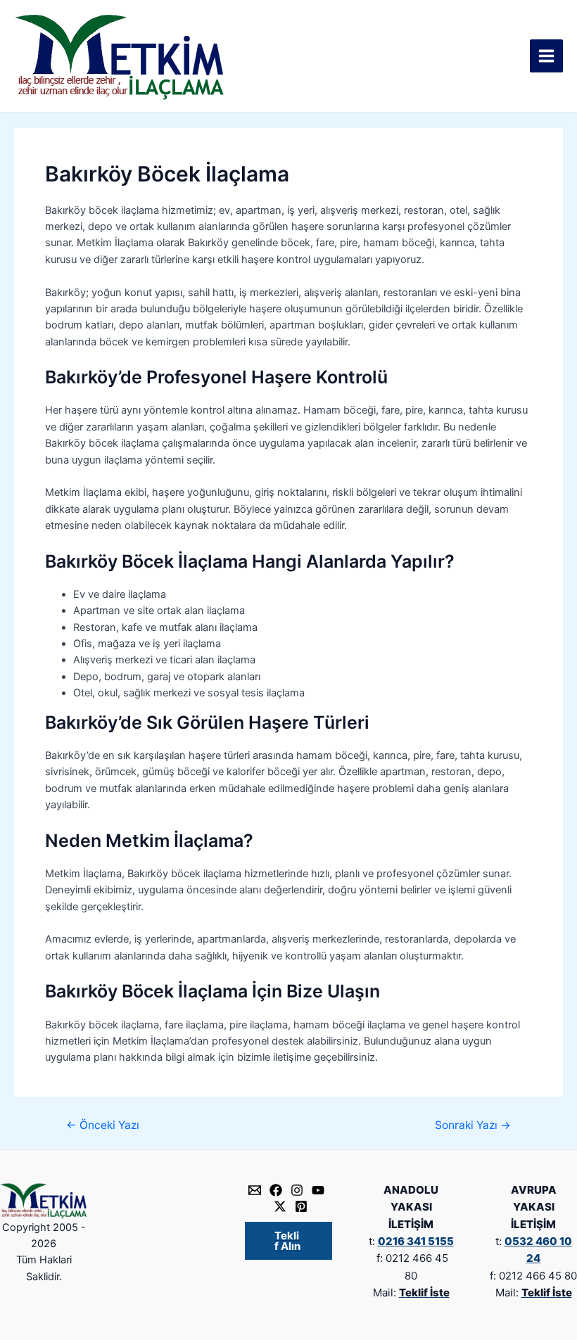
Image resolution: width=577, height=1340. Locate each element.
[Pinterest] (301, 1206)
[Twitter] (280, 1206)
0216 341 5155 (416, 1241)
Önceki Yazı (102, 1125)
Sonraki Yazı (473, 1125)
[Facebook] (276, 1190)
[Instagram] (297, 1190)
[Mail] (254, 1190)
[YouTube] (318, 1190)
